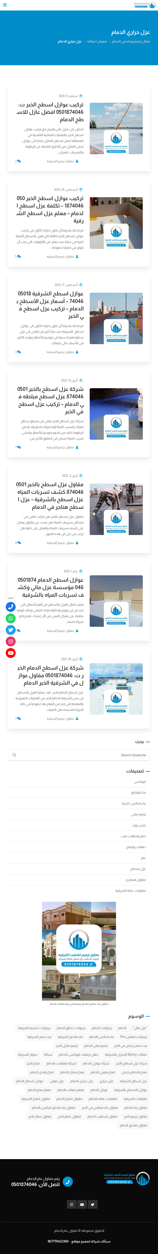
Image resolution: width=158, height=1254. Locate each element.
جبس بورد (139, 825)
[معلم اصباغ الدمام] (11, 630)
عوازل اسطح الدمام (29, 1081)
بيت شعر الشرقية (39, 1036)
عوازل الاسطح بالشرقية (130, 1090)
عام (143, 858)
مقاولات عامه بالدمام (103, 1098)
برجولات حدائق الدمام (71, 1028)
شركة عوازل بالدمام (96, 1063)
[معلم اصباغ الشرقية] (11, 642)
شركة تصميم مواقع (85, 1241)
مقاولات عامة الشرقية (130, 890)
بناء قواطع (138, 792)
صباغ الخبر (33, 1063)
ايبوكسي (140, 781)
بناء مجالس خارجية (134, 803)
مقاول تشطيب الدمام (102, 1116)
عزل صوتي (57, 1081)
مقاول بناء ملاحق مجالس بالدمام (53, 1107)
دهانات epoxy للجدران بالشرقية (126, 1054)
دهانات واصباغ (136, 847)
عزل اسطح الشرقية (133, 1081)
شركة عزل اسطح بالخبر (131, 1063)
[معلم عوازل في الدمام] (11, 653)
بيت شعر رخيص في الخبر (130, 1045)
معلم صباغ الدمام (39, 1090)
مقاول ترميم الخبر (135, 1116)
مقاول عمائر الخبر (39, 1116)
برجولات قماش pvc (133, 1036)
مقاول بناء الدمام (135, 1107)
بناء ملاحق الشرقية (70, 1036)
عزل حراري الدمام (81, 1081)
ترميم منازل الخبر (67, 1045)
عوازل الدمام (99, 1090)
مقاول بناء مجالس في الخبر (100, 1107)
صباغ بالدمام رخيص (134, 1072)
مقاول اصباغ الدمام (69, 1098)
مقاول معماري (136, 879)
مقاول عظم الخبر (69, 1116)
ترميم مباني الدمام (96, 1045)
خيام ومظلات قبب (133, 836)
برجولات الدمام (102, 1028)
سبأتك (105, 1241)
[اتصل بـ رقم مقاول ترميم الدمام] (11, 607)
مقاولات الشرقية (135, 1098)
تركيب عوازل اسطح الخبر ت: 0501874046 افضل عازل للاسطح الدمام (50, 111)
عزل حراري (107, 1081)
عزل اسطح (138, 869)
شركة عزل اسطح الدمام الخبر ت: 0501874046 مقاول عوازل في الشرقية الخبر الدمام (50, 675)
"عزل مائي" (140, 1028)
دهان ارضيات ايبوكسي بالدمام (79, 1054)
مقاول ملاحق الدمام (133, 1125)
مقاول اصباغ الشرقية (35, 1098)
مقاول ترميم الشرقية (60, 161)
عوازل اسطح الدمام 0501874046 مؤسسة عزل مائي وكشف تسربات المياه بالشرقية (50, 587)
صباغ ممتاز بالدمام (72, 1072)
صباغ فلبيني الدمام (103, 1072)
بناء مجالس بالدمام (101, 1036)
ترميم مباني (138, 814)
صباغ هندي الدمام (42, 1072)
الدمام (122, 1028)
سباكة (48, 1054)
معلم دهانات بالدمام (70, 1090)
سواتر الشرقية (27, 1054)
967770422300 (58, 1241)
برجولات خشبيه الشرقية (34, 1028)
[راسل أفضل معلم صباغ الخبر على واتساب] (11, 619)
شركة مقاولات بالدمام (61, 1063)
